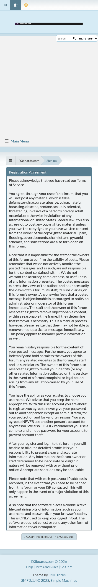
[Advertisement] (49, 85)
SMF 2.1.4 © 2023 (35, 580)
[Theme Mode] (26, 5)
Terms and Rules (46, 567)
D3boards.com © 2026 (49, 561)
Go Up (65, 567)
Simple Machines (64, 580)
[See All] (10, 161)
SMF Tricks (57, 575)
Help (29, 567)
